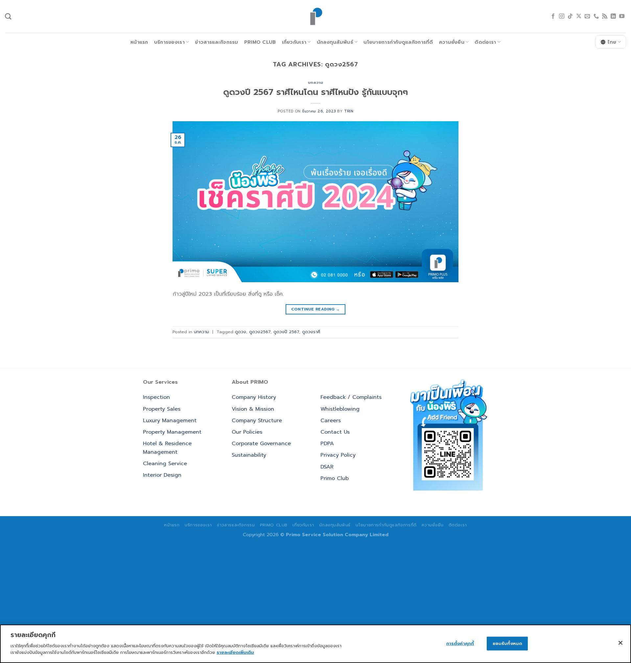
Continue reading (315, 309)
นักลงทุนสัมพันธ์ (335, 42)
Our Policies (247, 432)
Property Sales (161, 409)
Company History (254, 397)
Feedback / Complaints (351, 397)
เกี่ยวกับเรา (294, 42)
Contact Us (335, 432)
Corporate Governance (261, 443)
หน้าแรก (139, 42)
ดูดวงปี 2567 (286, 332)
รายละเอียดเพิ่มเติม (235, 652)
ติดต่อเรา (485, 42)
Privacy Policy (338, 455)
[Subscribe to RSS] (604, 16)
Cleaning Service (165, 464)
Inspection (156, 397)
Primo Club (260, 42)
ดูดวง (240, 332)
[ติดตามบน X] (578, 16)
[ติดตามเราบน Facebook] (553, 16)
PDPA (327, 443)
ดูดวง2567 (259, 332)
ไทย (612, 42)
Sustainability (249, 455)
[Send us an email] (587, 16)
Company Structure (257, 420)
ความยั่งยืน (451, 42)
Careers (330, 420)
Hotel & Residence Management (167, 448)
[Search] (8, 16)
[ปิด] (620, 642)
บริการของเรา (169, 42)
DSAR (327, 467)
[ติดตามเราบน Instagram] (561, 16)
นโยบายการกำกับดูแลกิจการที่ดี (398, 42)
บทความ (315, 82)
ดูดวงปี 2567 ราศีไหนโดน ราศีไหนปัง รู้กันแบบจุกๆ (315, 92)
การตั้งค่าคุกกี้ (460, 643)
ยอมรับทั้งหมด (507, 643)
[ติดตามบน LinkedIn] (613, 16)
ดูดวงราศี (311, 332)
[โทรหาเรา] (596, 16)
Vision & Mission (253, 409)
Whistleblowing (340, 409)
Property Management (172, 432)
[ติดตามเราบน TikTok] (570, 16)
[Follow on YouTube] (621, 16)
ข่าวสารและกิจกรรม (216, 42)
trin (348, 111)
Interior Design (162, 475)
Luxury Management (170, 420)
